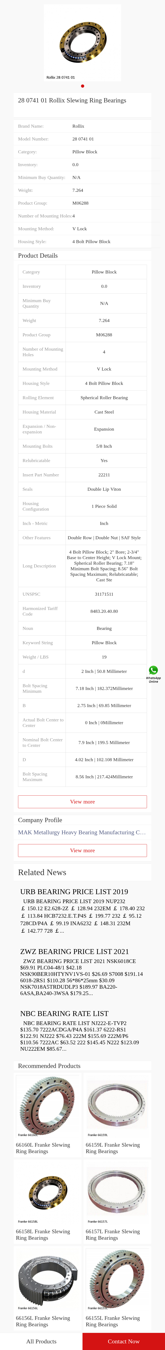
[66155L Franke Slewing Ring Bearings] (117, 1312)
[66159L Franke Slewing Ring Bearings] (117, 1138)
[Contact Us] (154, 675)
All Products (41, 1341)
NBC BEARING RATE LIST (64, 1013)
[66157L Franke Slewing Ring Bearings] (117, 1225)
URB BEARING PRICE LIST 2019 (74, 892)
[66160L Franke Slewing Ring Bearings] (47, 1138)
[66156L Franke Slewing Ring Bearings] (47, 1312)
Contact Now (124, 1341)
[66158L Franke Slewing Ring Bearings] (47, 1225)
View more (82, 802)
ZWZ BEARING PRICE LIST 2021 (74, 951)
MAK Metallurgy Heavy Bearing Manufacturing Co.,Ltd (84, 832)
